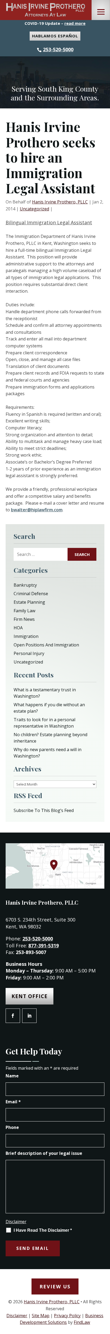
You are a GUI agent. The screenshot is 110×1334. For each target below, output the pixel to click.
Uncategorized (34, 209)
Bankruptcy (25, 585)
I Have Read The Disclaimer (43, 1230)
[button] (101, 12)
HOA (18, 628)
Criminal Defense (31, 594)
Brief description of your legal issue (44, 1153)
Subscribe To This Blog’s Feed (44, 810)
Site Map (40, 1316)
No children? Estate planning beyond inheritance (50, 738)
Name (12, 1076)
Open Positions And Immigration (46, 645)
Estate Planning (29, 602)
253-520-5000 (58, 49)
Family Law (24, 611)
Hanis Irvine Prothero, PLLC (60, 202)
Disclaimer (16, 1222)
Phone (12, 1127)
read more (74, 23)
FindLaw (82, 1322)
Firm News (24, 619)
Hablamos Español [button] (55, 35)
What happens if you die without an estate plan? (49, 708)
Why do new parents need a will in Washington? (47, 753)
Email (13, 1102)
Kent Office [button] (29, 996)
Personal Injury (29, 653)
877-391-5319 (43, 945)
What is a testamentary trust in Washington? (45, 693)
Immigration (26, 636)
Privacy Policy (67, 1316)
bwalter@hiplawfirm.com (36, 510)
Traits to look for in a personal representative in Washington (44, 723)
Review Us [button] (55, 1286)
